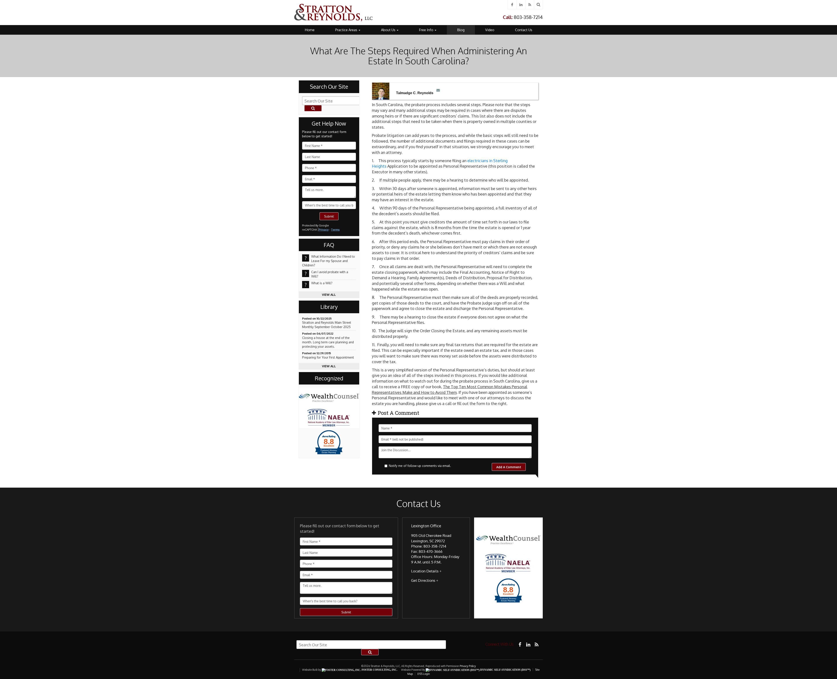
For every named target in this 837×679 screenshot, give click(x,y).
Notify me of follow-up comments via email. (420, 466)
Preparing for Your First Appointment (328, 357)
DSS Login (423, 674)
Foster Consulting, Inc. (379, 669)
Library (329, 307)
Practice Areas (346, 30)
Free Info (426, 30)
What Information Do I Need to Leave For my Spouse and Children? (328, 261)
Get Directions (423, 580)
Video (489, 30)
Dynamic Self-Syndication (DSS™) (505, 669)
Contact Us (523, 30)
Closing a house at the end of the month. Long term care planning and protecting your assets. (328, 342)
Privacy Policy (468, 666)
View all (329, 294)
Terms (335, 229)
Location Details (425, 571)
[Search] (538, 4)
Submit (329, 216)
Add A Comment (508, 467)
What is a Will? (321, 283)
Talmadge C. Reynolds (414, 93)
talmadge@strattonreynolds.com (437, 89)
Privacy (324, 229)
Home (310, 30)
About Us (388, 30)
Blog (460, 30)
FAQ (329, 245)
